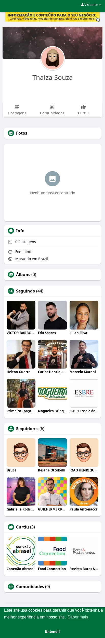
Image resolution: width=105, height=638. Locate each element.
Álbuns (23, 274)
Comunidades (30, 587)
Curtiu (22, 527)
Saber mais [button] (78, 617)
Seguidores (27, 429)
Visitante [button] (91, 4)
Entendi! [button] (52, 631)
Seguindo (25, 291)
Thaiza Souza (52, 77)
